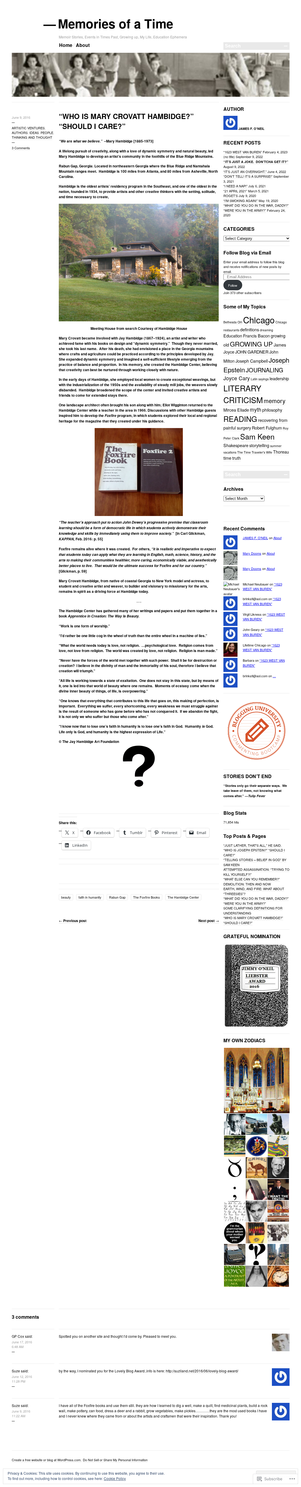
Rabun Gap (117, 897)
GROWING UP (251, 343)
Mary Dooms (252, 553)
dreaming (266, 330)
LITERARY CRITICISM (243, 393)
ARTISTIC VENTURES (28, 127)
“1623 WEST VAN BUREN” (242, 152)
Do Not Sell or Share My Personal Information (115, 1459)
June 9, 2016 (21, 117)
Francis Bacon (256, 335)
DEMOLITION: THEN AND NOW (247, 884)
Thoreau (281, 452)
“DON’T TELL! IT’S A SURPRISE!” (247, 176)
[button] (256, 1080)
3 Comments (21, 147)
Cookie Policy (115, 1478)
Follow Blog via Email (247, 252)
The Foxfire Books (146, 897)
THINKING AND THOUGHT (32, 137)
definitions (249, 329)
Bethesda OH (232, 322)
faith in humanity (89, 897)
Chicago (259, 319)
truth (236, 458)
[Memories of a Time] (151, 96)
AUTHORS (20, 132)
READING (240, 418)
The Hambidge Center (183, 897)
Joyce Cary (236, 378)
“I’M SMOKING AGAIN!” (240, 200)
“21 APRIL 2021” (235, 191)
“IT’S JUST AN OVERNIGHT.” (245, 171)
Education (232, 335)
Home (65, 45)
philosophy (272, 410)
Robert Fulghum (267, 428)
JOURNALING (264, 370)
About (83, 45)
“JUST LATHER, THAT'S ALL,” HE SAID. (252, 845)
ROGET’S (230, 195)
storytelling (259, 445)
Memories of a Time (116, 23)
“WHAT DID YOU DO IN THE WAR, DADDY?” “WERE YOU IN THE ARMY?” (256, 208)
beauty (66, 897)
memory (274, 400)
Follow (232, 285)
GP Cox (18, 1336)
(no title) (229, 156)
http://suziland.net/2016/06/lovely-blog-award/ (202, 1370)
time (227, 458)
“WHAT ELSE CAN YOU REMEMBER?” (251, 879)
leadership (279, 378)
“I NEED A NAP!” (235, 186)
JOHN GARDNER (251, 352)
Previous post (72, 920)
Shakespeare (235, 445)
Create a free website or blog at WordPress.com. (46, 1459)
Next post (208, 920)
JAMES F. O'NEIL (255, 537)
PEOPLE (47, 132)
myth (255, 409)
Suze (16, 1370)
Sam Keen (257, 436)
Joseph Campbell (251, 361)
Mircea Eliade (236, 410)
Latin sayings (260, 379)
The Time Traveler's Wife (254, 452)
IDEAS (34, 132)
